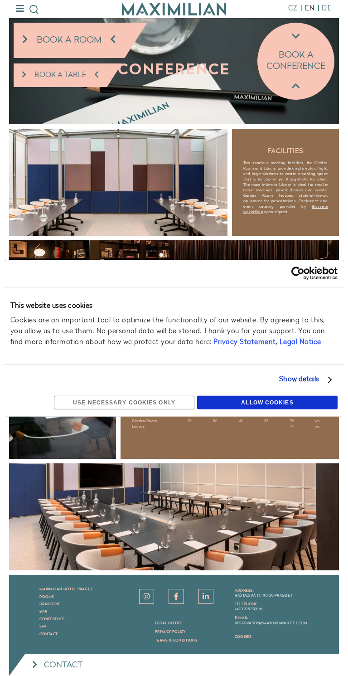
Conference (52, 619)
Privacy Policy (170, 632)
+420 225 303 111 (249, 609)
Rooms (46, 597)
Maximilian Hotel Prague (66, 589)
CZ (293, 8)
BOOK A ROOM (69, 40)
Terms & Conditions (176, 640)
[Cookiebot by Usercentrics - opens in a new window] (298, 273)
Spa (43, 626)
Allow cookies (267, 402)
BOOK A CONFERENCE (295, 61)
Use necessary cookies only (124, 402)
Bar (43, 611)
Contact (48, 634)
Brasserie (49, 604)
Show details (299, 379)
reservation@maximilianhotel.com (271, 623)
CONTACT (63, 665)
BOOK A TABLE (60, 75)
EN (310, 8)
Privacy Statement (244, 342)
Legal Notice (300, 342)
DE (327, 8)
